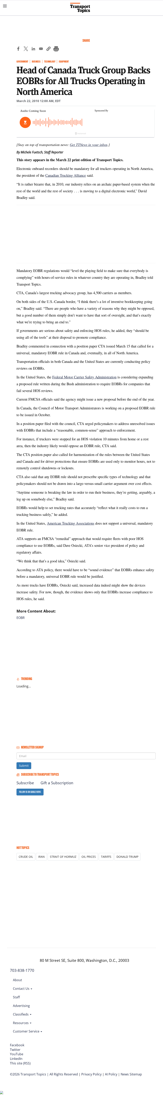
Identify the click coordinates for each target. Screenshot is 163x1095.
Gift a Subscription (57, 782)
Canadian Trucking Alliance (65, 175)
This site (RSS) (20, 1063)
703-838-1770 (22, 970)
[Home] (81, 8)
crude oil (26, 857)
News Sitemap (131, 1074)
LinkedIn (16, 1058)
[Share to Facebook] (18, 49)
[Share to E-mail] (41, 49)
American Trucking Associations (70, 523)
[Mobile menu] (5, 6)
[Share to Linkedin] (33, 49)
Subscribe (25, 782)
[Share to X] (26, 49)
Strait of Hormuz (63, 857)
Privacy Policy (91, 1074)
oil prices (89, 857)
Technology (49, 61)
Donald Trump (127, 857)
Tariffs (106, 857)
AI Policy (111, 1074)
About (17, 980)
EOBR (20, 618)
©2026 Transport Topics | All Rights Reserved (44, 1074)
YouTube (16, 1054)
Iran (41, 857)
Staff (16, 997)
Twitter (15, 1049)
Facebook (17, 1045)
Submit (24, 765)
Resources (21, 1023)
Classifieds (21, 1014)
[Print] (56, 49)
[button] (48, 49)
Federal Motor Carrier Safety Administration (84, 376)
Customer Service (26, 1031)
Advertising (21, 1006)
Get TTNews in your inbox (88, 144)
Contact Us (21, 988)
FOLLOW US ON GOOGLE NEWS (30, 792)
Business (36, 61)
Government (22, 61)
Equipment (64, 61)
